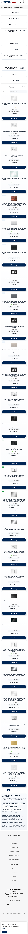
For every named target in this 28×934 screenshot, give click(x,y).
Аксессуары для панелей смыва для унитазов (12, 86)
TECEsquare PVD (13, 806)
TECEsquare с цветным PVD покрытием (11, 31)
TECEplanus (12, 61)
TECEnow (12, 74)
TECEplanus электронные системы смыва (11, 68)
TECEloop (12, 43)
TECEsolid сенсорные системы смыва (11, 56)
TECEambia (12, 80)
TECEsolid (12, 49)
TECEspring (11, 12)
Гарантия (14, 880)
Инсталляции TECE (7, 809)
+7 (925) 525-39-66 (15, 900)
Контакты (14, 843)
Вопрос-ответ (14, 864)
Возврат (14, 876)
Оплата (14, 869)
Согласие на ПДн (14, 851)
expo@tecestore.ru (15, 905)
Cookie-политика (14, 855)
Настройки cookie (14, 859)
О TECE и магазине (14, 835)
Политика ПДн (14, 847)
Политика (4, 928)
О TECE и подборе (18, 809)
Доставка (14, 872)
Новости (14, 839)
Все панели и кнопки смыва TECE (10, 803)
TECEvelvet (12, 37)
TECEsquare (12, 24)
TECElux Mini (12, 18)
